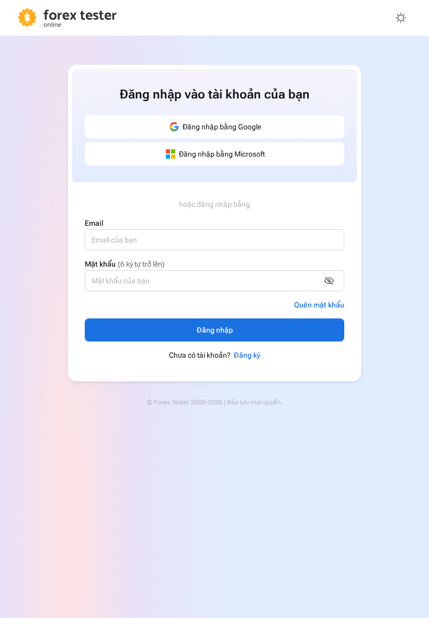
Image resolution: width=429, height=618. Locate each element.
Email (94, 223)
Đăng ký (247, 355)
